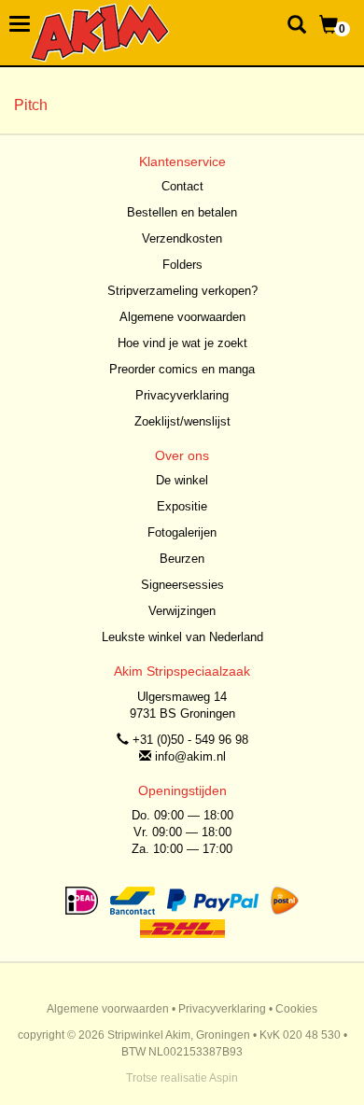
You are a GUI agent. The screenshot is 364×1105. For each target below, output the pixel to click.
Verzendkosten (182, 238)
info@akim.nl (190, 756)
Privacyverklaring (182, 395)
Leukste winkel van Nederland (182, 637)
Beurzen (182, 559)
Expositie (182, 506)
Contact (182, 186)
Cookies (296, 1008)
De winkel (182, 480)
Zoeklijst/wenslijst (182, 421)
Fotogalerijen (182, 532)
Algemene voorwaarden (182, 317)
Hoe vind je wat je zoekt (182, 343)
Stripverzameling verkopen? (182, 291)
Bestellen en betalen (182, 212)
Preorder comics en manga (182, 369)
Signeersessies (182, 585)
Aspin (223, 1077)
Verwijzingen (182, 611)
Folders (182, 265)
